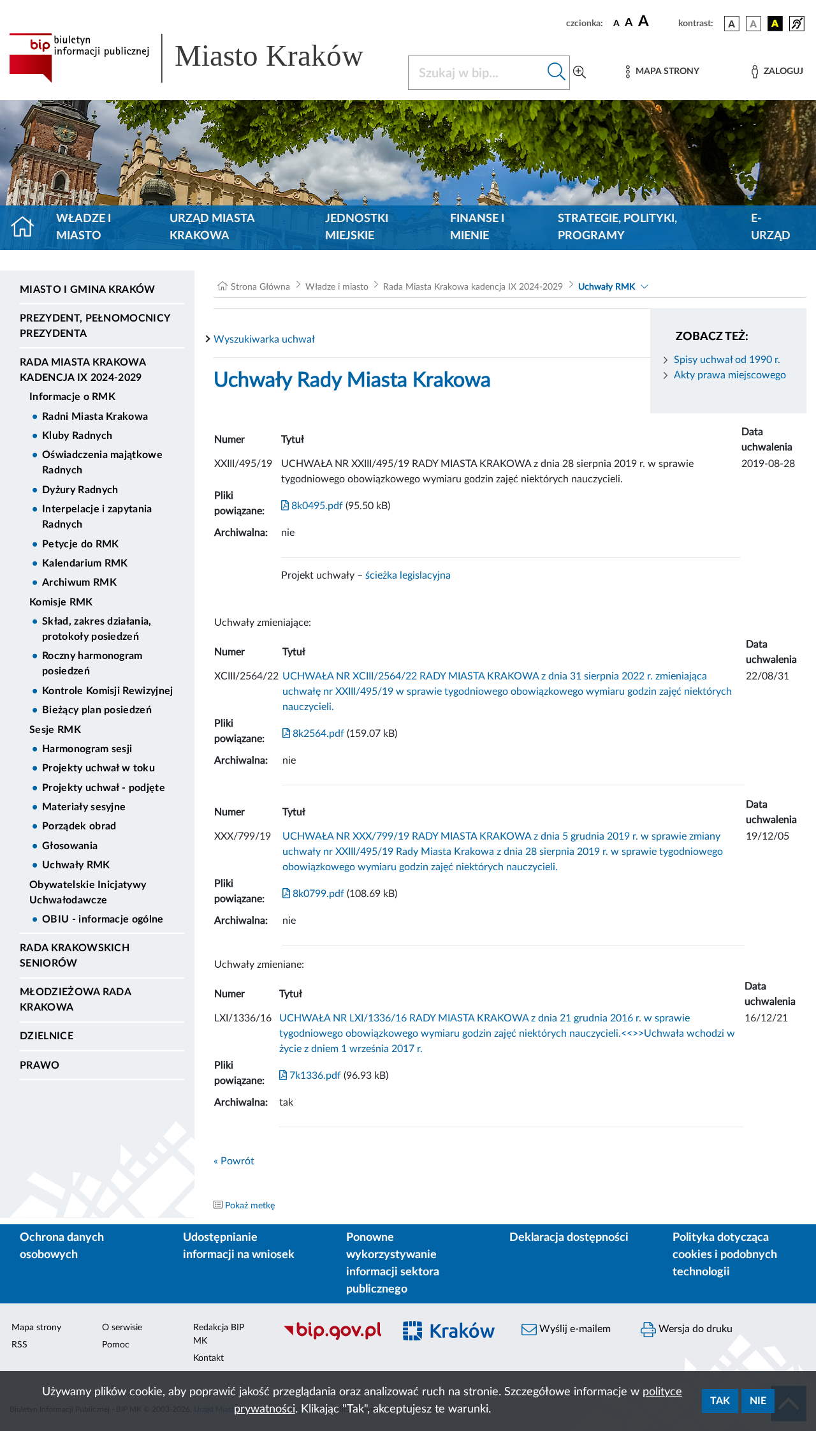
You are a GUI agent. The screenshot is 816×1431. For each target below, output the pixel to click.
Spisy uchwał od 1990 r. (727, 360)
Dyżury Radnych (80, 490)
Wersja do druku (694, 1329)
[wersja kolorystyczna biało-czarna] (753, 23)
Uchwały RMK (76, 865)
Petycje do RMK (80, 544)
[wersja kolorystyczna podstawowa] (731, 23)
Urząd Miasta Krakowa (212, 227)
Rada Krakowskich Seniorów (74, 955)
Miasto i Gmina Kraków (88, 290)
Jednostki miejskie (356, 227)
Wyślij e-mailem (574, 1329)
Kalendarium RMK (85, 563)
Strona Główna (260, 287)
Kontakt (208, 1358)
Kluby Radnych (77, 436)
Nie (758, 1401)
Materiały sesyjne (84, 807)
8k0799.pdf (317, 894)
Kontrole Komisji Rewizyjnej (107, 691)
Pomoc (115, 1344)
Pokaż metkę (250, 1205)
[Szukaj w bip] (557, 73)
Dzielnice (46, 1036)
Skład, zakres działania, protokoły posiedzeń (97, 629)
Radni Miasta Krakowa (95, 417)
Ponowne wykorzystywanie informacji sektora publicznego (392, 1263)
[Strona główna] (28, 228)
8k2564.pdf (317, 734)
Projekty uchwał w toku (98, 768)
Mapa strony (36, 1327)
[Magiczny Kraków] (450, 1338)
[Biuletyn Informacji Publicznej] (332, 1338)
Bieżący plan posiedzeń (97, 710)
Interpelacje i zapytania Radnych (97, 517)
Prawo (40, 1065)
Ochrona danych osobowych (62, 1246)
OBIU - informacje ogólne (103, 919)
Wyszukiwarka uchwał (264, 339)
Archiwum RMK (79, 582)
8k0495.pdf (316, 506)
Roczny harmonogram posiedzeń (92, 663)
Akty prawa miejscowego (730, 375)
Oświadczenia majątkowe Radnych (102, 462)
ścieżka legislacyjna (408, 575)
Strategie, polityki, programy (617, 227)
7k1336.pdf (314, 1076)
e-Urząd (770, 227)
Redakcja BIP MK (218, 1334)
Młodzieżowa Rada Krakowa (75, 999)
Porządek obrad (79, 826)
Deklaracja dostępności (569, 1237)
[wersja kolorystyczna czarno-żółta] (775, 23)
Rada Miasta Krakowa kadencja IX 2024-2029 (82, 370)
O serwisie (122, 1327)
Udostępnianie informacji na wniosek (239, 1246)
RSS (19, 1344)
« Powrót (234, 1161)
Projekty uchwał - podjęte (103, 788)
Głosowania (70, 846)
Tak (720, 1401)
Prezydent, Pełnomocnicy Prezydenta (95, 326)
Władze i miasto (83, 227)
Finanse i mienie (477, 227)
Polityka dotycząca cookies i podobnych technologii (725, 1255)
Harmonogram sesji (87, 749)
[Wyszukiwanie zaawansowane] (579, 72)
